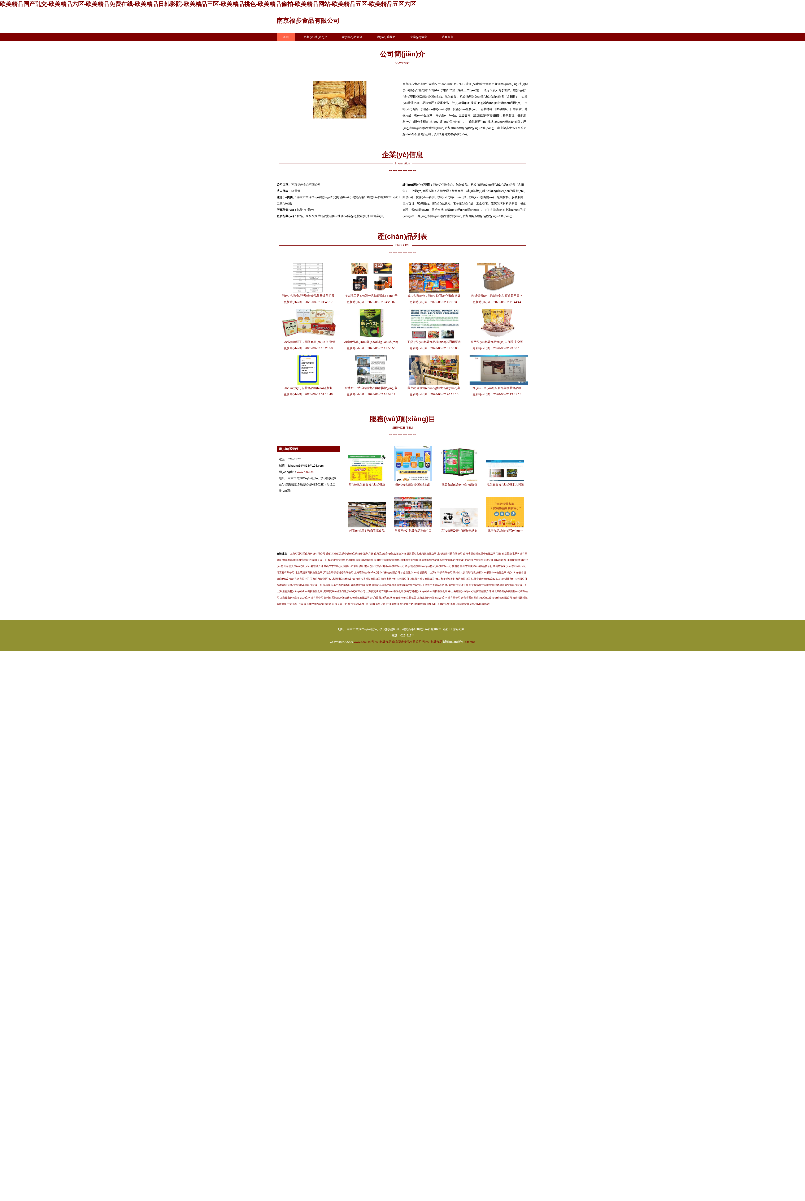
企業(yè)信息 (418, 37)
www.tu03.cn (305, 472)
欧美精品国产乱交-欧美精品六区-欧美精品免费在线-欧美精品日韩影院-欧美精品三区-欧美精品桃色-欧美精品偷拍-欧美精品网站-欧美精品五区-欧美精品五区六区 (208, 4)
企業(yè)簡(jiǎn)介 (315, 37)
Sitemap (470, 641)
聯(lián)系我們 (386, 37)
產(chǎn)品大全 (352, 37)
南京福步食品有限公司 (308, 20)
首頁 (286, 37)
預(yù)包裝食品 (381, 641)
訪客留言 (447, 37)
